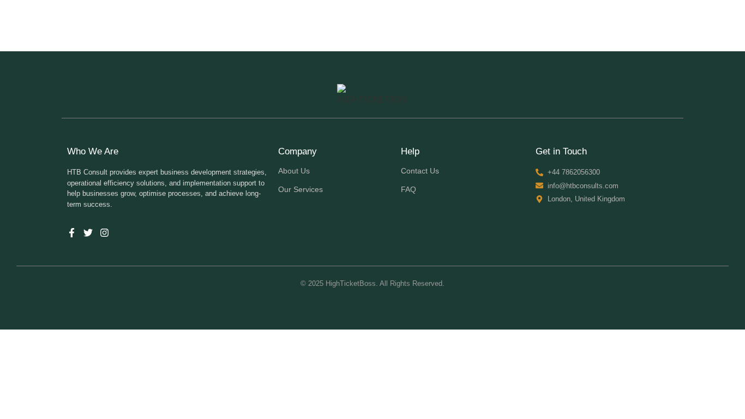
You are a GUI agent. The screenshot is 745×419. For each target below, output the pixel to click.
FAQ (408, 189)
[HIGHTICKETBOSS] (372, 95)
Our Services (300, 189)
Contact (660, 25)
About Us (561, 25)
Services (612, 25)
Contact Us (420, 170)
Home (515, 25)
